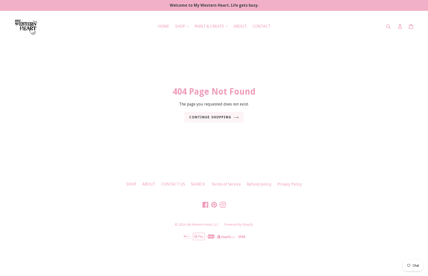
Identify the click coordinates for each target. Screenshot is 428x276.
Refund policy (259, 184)
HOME (163, 26)
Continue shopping (210, 117)
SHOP (180, 26)
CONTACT (261, 26)
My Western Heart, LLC (202, 224)
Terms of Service (226, 184)
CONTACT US (173, 184)
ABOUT (240, 26)
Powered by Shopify (238, 224)
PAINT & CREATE (209, 26)
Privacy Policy (289, 184)
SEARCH (198, 184)
